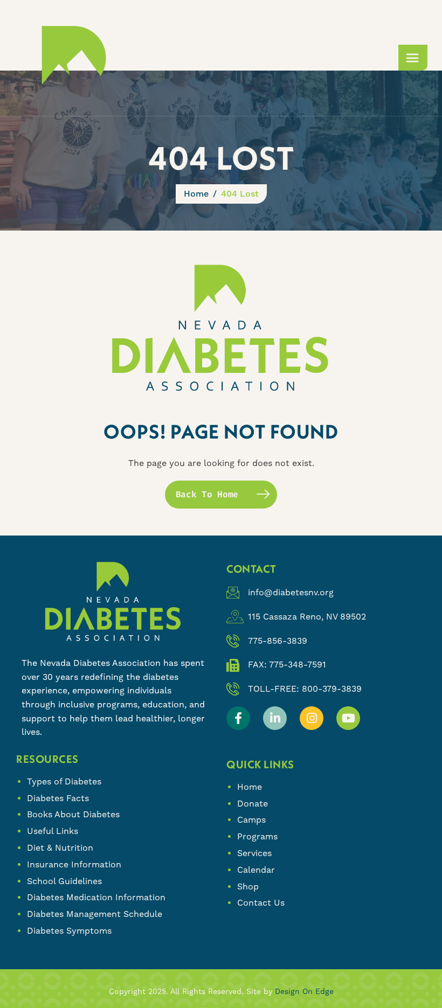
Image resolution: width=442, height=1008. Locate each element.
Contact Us (261, 903)
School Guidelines (64, 881)
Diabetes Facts (58, 798)
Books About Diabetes (73, 814)
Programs (257, 836)
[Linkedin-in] (275, 718)
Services (254, 853)
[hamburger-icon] (412, 58)
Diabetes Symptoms (69, 931)
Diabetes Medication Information (96, 897)
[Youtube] (348, 718)
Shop (248, 886)
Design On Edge (304, 991)
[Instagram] (311, 718)
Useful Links (52, 831)
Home (249, 787)
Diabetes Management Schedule (94, 914)
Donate (252, 803)
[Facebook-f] (238, 718)
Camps (251, 820)
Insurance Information (74, 864)
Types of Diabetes (64, 781)
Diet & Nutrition (60, 848)
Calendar (256, 870)
